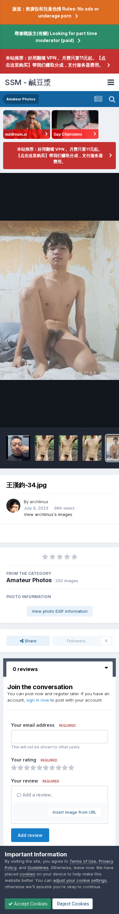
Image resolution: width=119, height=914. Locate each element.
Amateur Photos (29, 580)
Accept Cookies (30, 903)
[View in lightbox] (59, 300)
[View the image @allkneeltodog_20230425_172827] (44, 448)
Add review (30, 835)
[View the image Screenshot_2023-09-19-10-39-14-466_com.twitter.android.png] (18, 448)
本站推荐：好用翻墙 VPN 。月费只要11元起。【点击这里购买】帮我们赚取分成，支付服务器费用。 (56, 61)
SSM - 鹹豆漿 (28, 82)
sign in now (37, 700)
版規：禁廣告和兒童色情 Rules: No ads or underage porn (55, 12)
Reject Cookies (72, 903)
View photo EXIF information (60, 611)
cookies (27, 873)
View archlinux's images (48, 514)
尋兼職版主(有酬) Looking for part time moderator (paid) (56, 37)
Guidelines (38, 867)
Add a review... (37, 794)
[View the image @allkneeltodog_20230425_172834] (92, 448)
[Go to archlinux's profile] (13, 506)
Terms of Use (82, 861)
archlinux (39, 501)
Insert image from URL (74, 812)
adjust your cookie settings (80, 880)
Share (29, 640)
